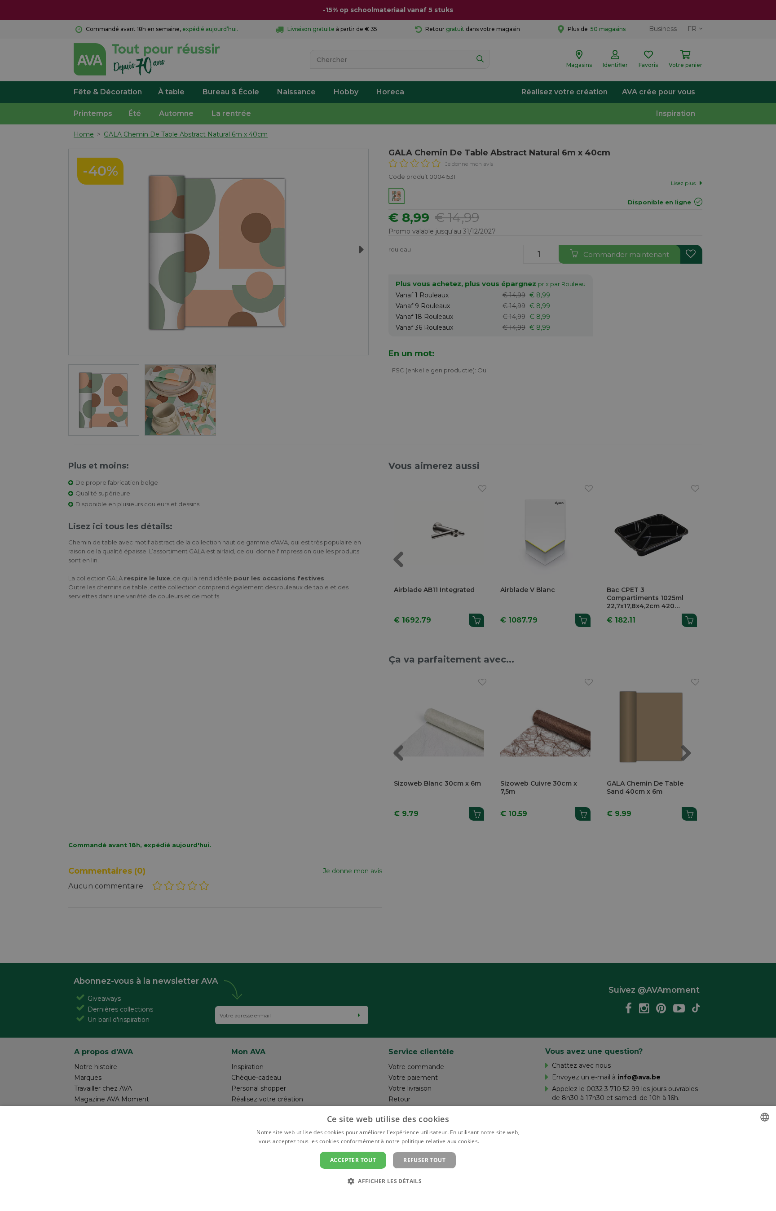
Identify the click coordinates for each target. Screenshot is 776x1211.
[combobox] (764, 1117)
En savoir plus (499, 1141)
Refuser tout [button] (424, 1160)
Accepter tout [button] (353, 1160)
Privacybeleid (382, 1196)
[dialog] (388, 1158)
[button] (388, 1181)
